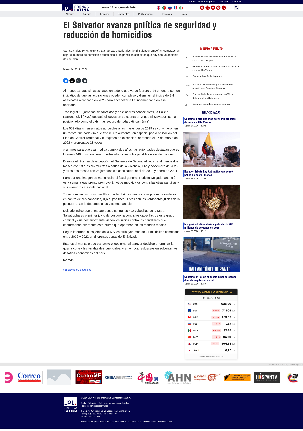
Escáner (104, 14)
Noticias (70, 14)
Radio (184, 14)
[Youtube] (213, 8)
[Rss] (224, 8)
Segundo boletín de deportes (207, 76)
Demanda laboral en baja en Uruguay (211, 104)
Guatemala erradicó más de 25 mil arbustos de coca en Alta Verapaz (210, 120)
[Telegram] (218, 8)
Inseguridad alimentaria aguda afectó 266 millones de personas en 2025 (208, 225)
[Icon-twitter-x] (207, 8)
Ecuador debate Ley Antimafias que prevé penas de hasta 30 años (208, 173)
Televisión (167, 14)
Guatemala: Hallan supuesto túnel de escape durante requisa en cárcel (210, 278)
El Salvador (71, 269)
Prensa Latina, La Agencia (202, 1)
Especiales (123, 14)
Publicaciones (145, 14)
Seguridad (85, 269)
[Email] (84, 80)
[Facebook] (202, 8)
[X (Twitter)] (72, 80)
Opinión (87, 14)
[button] (236, 7)
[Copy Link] (78, 80)
